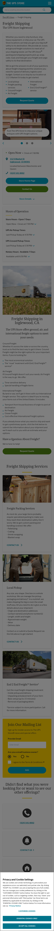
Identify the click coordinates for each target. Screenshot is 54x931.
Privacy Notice (15, 906)
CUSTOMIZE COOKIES (26, 911)
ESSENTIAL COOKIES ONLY (27, 918)
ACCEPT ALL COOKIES (27, 926)
